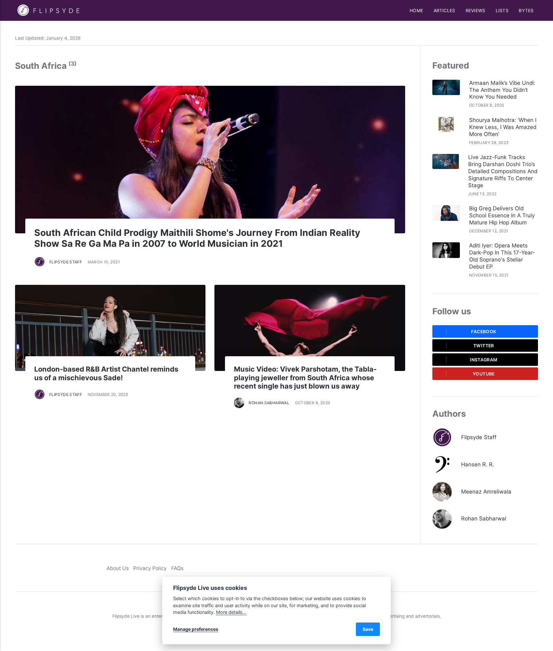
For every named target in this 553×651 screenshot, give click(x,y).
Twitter (483, 345)
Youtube (484, 373)
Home (416, 10)
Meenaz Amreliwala (486, 491)
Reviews (475, 10)
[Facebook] (508, 568)
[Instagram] (526, 568)
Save (368, 629)
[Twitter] (517, 568)
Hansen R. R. (477, 464)
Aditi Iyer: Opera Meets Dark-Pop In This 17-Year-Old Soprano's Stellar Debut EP (502, 256)
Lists (502, 10)
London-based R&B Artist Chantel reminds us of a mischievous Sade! (106, 373)
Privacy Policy (150, 568)
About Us (118, 568)
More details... (231, 612)
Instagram (483, 359)
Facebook (483, 331)
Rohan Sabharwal (269, 402)
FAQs (177, 568)
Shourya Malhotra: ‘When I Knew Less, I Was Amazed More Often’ (502, 127)
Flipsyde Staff (65, 262)
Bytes (526, 10)
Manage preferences (195, 629)
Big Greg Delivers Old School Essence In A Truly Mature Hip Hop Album (502, 215)
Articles (444, 10)
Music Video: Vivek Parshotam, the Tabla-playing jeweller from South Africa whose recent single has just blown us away (305, 377)
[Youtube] (535, 568)
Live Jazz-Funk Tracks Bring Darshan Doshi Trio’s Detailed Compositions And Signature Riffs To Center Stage (502, 171)
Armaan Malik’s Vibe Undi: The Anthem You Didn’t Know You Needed (502, 90)
